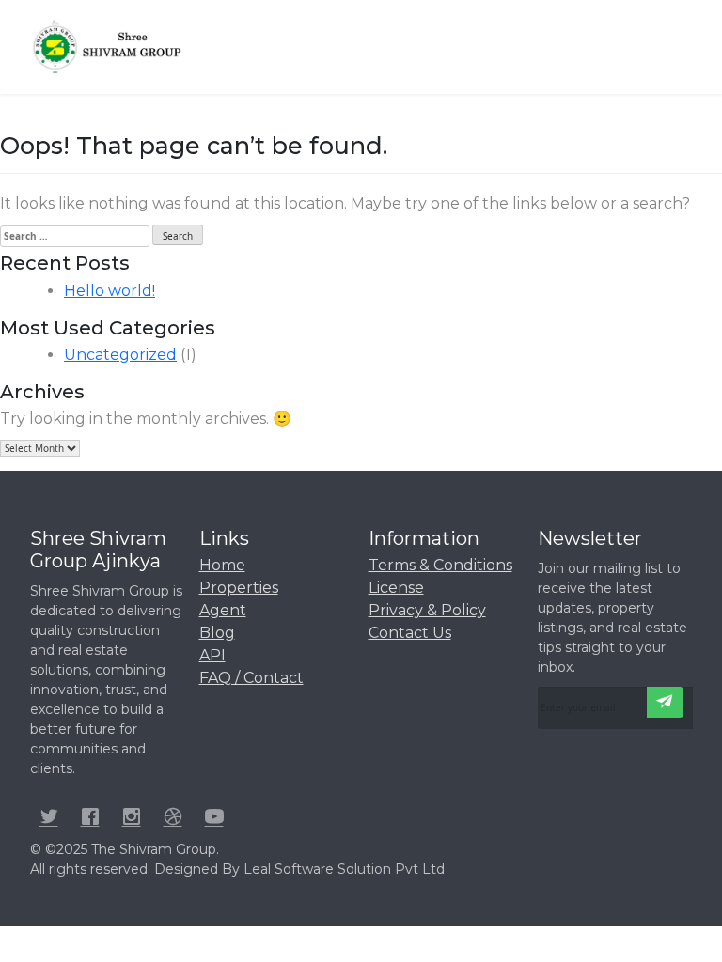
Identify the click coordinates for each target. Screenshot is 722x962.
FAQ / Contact (251, 678)
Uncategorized (120, 355)
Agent (222, 610)
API (212, 655)
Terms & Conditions (440, 565)
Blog (217, 633)
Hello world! (109, 291)
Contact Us (410, 633)
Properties (238, 588)
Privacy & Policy (427, 610)
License (396, 588)
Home (222, 565)
